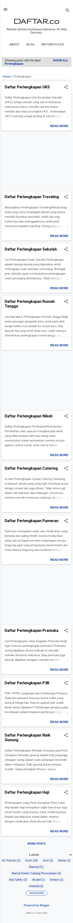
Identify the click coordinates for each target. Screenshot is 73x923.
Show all (60, 60)
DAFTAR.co (36, 21)
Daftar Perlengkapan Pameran (31, 520)
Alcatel (36, 879)
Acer (46, 860)
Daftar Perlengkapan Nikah (29, 416)
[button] (66, 87)
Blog (30, 44)
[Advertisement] (36, 161)
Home (7, 76)
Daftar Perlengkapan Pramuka (31, 630)
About (14, 44)
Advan (62, 860)
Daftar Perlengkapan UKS (27, 87)
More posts (36, 843)
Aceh (28, 860)
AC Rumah (9, 860)
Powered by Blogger (36, 905)
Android (34, 886)
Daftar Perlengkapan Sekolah (31, 249)
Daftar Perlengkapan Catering (31, 468)
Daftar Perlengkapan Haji (27, 792)
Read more (59, 126)
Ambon (54, 879)
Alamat (33, 866)
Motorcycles (52, 44)
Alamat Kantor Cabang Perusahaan (33, 873)
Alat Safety (16, 879)
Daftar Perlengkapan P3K (27, 683)
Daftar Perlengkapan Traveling (32, 196)
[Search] (67, 11)
